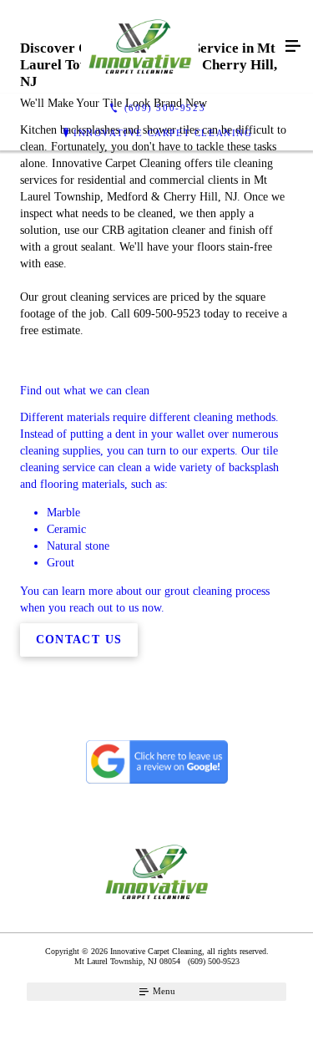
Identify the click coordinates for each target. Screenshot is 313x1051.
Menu (162, 991)
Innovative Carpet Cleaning (163, 133)
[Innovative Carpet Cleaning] (140, 46)
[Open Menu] (293, 46)
